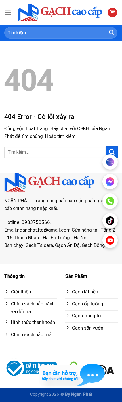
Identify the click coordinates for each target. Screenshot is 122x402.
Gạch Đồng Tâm (98, 245)
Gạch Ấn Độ (67, 245)
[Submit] (111, 33)
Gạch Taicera (39, 245)
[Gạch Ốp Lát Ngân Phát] (60, 13)
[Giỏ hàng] (112, 13)
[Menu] (8, 12)
